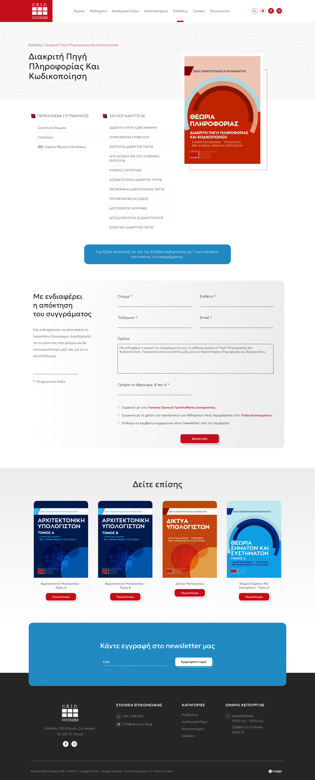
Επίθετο (208, 296)
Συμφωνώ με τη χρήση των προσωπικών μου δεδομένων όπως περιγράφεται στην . (197, 415)
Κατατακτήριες (156, 11)
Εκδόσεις (180, 11)
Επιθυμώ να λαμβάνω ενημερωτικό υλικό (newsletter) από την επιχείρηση (176, 423)
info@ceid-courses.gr (138, 724)
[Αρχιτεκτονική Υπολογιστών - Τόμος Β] (125, 539)
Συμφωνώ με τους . (169, 407)
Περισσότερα (61, 596)
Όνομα (125, 296)
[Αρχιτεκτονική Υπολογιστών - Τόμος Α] (61, 539)
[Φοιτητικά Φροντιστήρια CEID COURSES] (70, 723)
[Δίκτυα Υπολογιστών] (190, 539)
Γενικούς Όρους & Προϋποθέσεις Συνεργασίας (181, 407)
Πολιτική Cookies (163, 771)
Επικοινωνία (220, 11)
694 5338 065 (133, 716)
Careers (199, 11)
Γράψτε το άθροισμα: (143, 385)
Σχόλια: (124, 339)
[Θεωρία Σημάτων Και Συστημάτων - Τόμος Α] (254, 539)
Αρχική (79, 11)
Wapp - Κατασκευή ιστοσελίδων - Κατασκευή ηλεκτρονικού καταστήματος (275, 771)
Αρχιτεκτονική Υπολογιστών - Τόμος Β (125, 585)
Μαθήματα (98, 11)
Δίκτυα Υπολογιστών (190, 583)
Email (206, 317)
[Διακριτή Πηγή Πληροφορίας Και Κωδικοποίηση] (222, 110)
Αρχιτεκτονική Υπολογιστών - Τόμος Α (61, 585)
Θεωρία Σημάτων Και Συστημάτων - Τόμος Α (254, 585)
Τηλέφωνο (127, 317)
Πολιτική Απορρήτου (256, 415)
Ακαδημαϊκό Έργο (125, 11)
